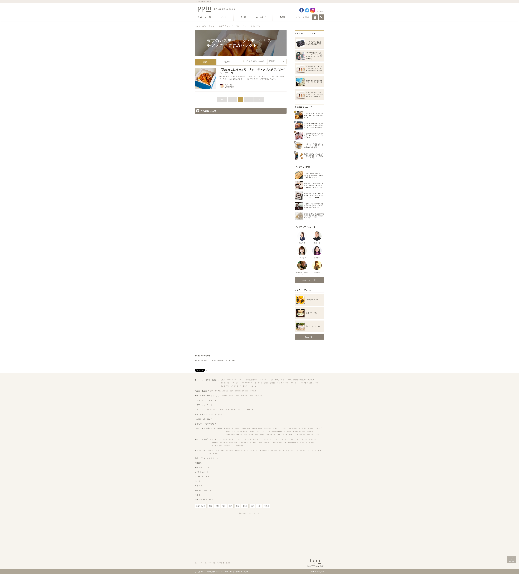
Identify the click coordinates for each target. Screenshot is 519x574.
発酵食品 (310, 431)
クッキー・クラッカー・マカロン (240, 439)
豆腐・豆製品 (230, 434)
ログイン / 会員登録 (302, 17)
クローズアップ (201, 477)
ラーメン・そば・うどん (297, 434)
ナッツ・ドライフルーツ (240, 431)
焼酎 (222, 450)
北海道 (245, 506)
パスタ (252, 431)
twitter (307, 10)
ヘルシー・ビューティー (204, 400)
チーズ (228, 431)
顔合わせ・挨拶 (227, 391)
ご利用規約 (228, 572)
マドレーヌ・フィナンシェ (228, 442)
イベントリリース (202, 490)
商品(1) (227, 62)
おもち (220, 414)
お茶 (209, 453)
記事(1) (205, 62)
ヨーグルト (267, 428)
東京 (210, 506)
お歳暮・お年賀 (269, 383)
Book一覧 (212, 563)
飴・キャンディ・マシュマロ (221, 445)
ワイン (210, 450)
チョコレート (257, 439)
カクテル (281, 450)
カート (315, 17)
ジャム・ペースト (294, 428)
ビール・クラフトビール (268, 450)
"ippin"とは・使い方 (223, 563)
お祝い (223, 380)
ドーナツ (215, 442)
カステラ (253, 442)
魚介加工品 (297, 431)
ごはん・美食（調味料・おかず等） (209, 428)
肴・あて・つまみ (313, 434)
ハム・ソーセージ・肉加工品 (275, 431)
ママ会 (231, 395)
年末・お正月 (200, 414)
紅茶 (319, 450)
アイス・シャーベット (290, 442)
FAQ (244, 572)
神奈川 (266, 506)
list (206, 370)
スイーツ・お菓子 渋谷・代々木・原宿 (222, 360)
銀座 (252, 506)
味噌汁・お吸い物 (266, 434)
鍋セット (239, 434)
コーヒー (314, 450)
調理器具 (198, 463)
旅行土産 (245, 391)
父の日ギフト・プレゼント (249, 386)
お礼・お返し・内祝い (277, 380)
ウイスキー (229, 450)
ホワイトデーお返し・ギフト (310, 383)
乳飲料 (215, 453)
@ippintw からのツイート (249, 513)
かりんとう (303, 442)
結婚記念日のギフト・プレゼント (257, 380)
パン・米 (284, 428)
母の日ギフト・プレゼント (229, 386)
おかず (258, 431)
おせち (210, 414)
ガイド (197, 486)
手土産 (224, 395)
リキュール (289, 450)
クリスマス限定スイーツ (215, 409)
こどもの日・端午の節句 (204, 424)
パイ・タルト (222, 439)
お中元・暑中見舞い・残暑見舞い (304, 380)
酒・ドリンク (200, 450)
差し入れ (218, 391)
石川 (223, 506)
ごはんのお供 (245, 428)
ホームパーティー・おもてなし (207, 396)
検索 (321, 17)
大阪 (259, 506)
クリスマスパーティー (245, 409)
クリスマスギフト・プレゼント (252, 383)
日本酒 (216, 450)
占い (196, 481)
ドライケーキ (243, 442)
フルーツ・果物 (238, 445)
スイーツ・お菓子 (201, 360)
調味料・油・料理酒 (232, 428)
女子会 (237, 395)
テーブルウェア (201, 467)
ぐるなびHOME (200, 572)
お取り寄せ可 (200, 506)
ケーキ (214, 439)
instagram (312, 10)
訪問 (211, 391)
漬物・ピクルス (257, 428)
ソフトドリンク (300, 450)
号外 (196, 495)
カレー (285, 434)
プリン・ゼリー (268, 439)
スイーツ (209, 405)
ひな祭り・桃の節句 (202, 419)
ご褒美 (289, 380)
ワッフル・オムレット (308, 439)
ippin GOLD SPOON (203, 500)
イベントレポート (202, 472)
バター (304, 428)
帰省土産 (238, 391)
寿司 (256, 434)
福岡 (230, 506)
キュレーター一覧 (201, 563)
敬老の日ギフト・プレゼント (230, 383)
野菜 (303, 431)
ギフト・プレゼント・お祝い (206, 380)
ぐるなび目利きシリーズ (214, 572)
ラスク (297, 439)
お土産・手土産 (201, 391)
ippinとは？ (320, 11)
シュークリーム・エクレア (284, 439)
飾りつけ (244, 395)
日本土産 (253, 391)
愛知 (237, 506)
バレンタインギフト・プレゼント (287, 383)
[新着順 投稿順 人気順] (277, 61)
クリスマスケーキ (231, 409)
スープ (279, 434)
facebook (301, 10)
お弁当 (251, 434)
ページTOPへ (511, 568)
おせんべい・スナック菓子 (273, 442)
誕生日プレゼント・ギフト (236, 380)
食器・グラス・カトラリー (205, 458)
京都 (217, 506)
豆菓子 (311, 442)
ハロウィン (199, 405)
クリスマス (199, 410)
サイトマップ (237, 572)
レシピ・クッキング (255, 395)
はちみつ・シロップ (315, 428)
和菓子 (259, 442)
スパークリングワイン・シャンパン (246, 450)
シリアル (276, 428)
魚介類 (289, 431)
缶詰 (245, 434)
